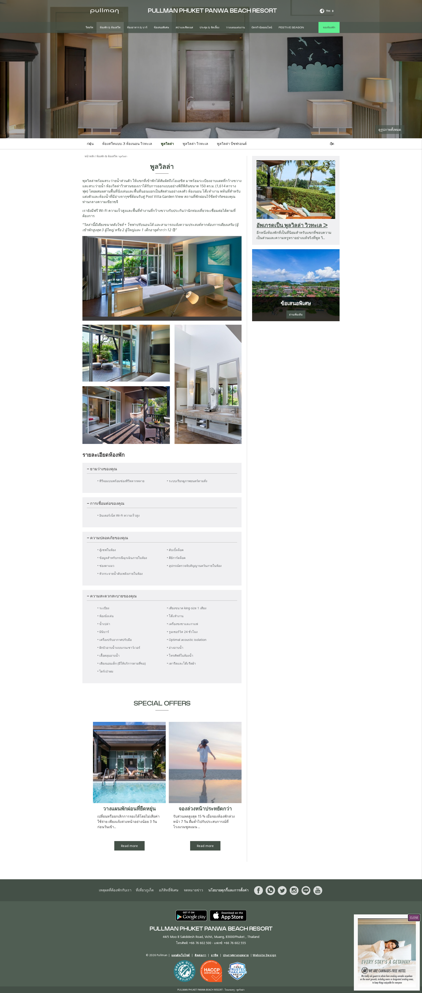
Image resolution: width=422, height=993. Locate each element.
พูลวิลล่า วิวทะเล (195, 144)
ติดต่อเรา (200, 955)
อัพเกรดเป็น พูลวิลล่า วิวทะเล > (291, 225)
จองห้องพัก (329, 27)
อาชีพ (214, 955)
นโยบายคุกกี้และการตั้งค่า (228, 890)
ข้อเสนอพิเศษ (161, 27)
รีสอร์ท (89, 27)
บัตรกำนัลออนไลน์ (261, 27)
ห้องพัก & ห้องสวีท (110, 27)
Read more (129, 846)
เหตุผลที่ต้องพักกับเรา (115, 890)
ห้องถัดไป (332, 143)
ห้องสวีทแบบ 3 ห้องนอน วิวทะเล (127, 144)
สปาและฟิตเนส (184, 27)
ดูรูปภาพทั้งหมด (389, 129)
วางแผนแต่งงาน (235, 27)
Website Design (264, 955)
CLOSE (414, 917)
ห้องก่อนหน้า (90, 143)
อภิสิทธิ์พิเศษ (168, 890)
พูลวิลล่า (167, 144)
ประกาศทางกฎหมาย (236, 955)
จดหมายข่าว (193, 890)
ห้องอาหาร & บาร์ (137, 27)
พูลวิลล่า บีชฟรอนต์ (232, 144)
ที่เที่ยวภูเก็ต (145, 890)
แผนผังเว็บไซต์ (180, 955)
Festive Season (291, 27)
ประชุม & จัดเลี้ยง (209, 27)
